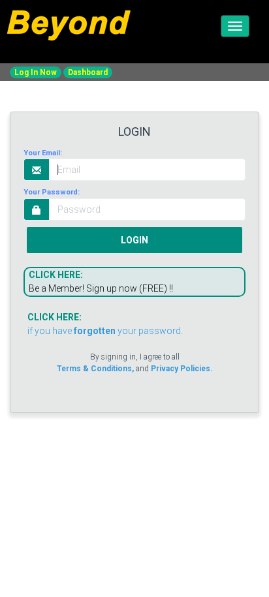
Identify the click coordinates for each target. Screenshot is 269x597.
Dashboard (88, 72)
